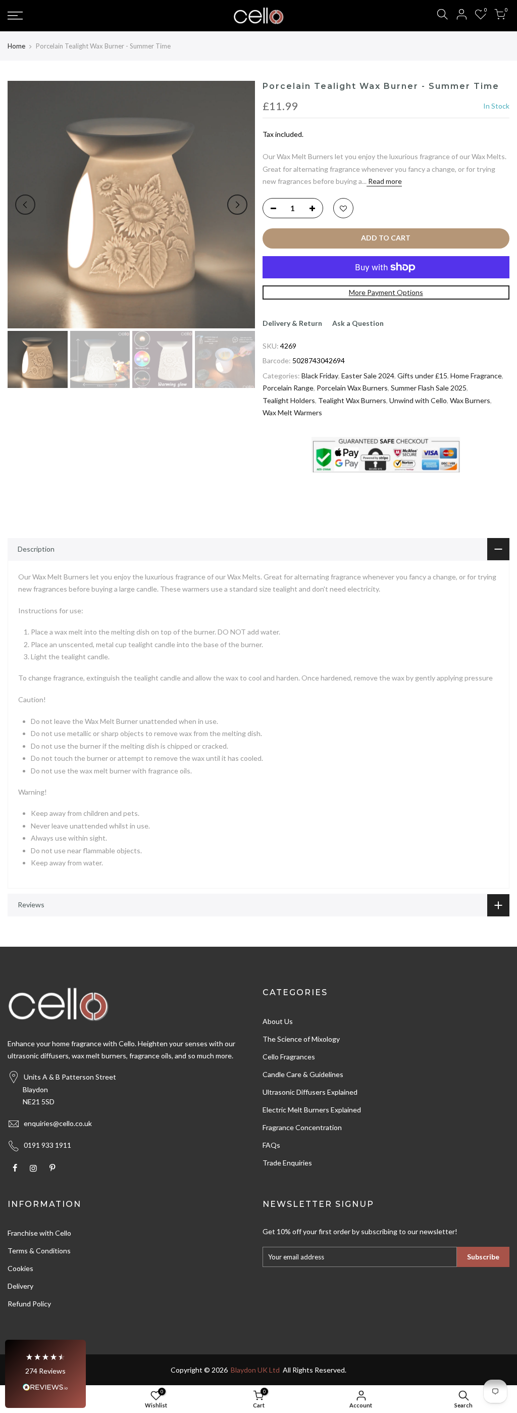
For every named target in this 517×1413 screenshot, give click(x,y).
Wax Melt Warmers (292, 412)
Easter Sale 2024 (367, 375)
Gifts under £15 (422, 375)
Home (16, 46)
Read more (384, 181)
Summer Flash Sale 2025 (429, 387)
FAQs (271, 1145)
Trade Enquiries (287, 1162)
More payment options (386, 292)
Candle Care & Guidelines (303, 1074)
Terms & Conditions (39, 1250)
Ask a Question (358, 323)
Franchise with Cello (39, 1233)
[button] (45, 1374)
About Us (278, 1021)
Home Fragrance (476, 375)
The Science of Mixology (301, 1039)
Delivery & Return (292, 323)
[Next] (237, 204)
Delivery (20, 1286)
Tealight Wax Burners (352, 400)
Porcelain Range (288, 387)
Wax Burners (470, 400)
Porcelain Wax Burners (352, 387)
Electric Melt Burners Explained (312, 1109)
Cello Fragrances (289, 1056)
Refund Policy (29, 1303)
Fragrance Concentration (302, 1127)
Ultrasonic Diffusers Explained (310, 1092)
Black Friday (319, 375)
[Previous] (25, 204)
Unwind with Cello (418, 400)
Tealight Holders (289, 400)
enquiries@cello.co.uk (58, 1123)
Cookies (20, 1268)
